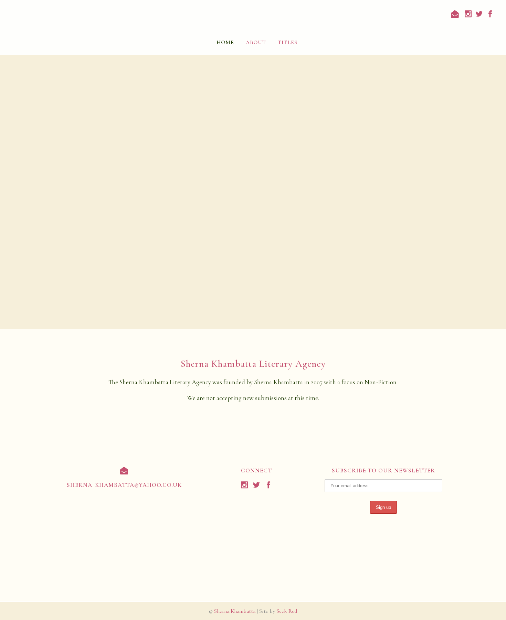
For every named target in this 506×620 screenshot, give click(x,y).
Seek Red (286, 611)
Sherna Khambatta (234, 611)
